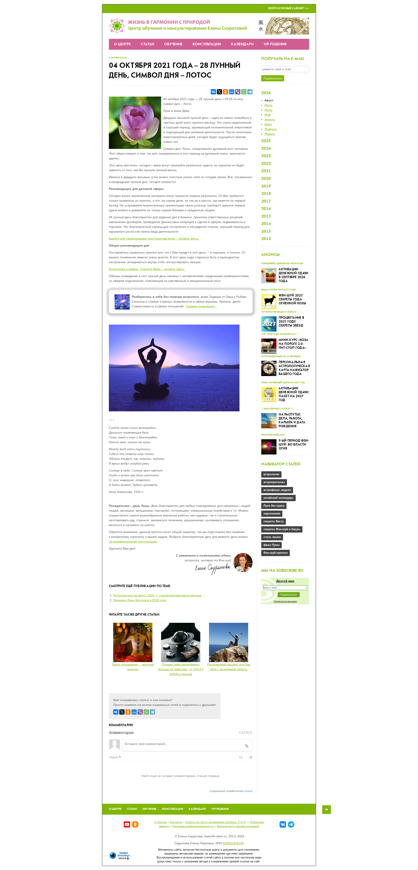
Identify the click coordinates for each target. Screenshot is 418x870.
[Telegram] (250, 91)
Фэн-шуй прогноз (275, 552)
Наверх (326, 809)
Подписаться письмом (285, 601)
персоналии (271, 513)
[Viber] (237, 91)
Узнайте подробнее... (201, 306)
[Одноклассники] (225, 91)
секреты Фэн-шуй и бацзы (281, 529)
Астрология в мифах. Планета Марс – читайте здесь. (147, 269)
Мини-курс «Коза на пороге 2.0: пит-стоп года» (293, 344)
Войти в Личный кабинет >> (288, 8)
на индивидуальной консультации (133, 541)
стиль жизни (272, 537)
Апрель (270, 119)
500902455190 (233, 843)
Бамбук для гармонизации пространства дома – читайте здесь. (154, 238)
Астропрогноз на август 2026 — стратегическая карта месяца (157, 595)
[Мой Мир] (231, 91)
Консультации (206, 44)
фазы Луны (271, 545)
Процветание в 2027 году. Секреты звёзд (291, 321)
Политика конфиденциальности (193, 826)
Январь (270, 134)
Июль (268, 105)
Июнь (268, 110)
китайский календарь (278, 497)
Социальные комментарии (231, 791)
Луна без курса (273, 505)
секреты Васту (273, 521)
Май (268, 114)
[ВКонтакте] (213, 91)
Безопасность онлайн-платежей (238, 826)
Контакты (176, 822)
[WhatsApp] (243, 91)
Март (268, 124)
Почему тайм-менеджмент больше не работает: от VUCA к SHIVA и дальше (180, 669)
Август (269, 100)
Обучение (173, 44)
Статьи (147, 44)
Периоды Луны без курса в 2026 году (139, 600)
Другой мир (285, 581)
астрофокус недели (277, 490)
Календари (242, 44)
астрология (271, 474)
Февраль (271, 129)
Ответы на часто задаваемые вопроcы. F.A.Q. (215, 822)
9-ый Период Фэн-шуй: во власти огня (294, 444)
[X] (219, 91)
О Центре (122, 44)
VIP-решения (275, 44)
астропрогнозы (274, 482)
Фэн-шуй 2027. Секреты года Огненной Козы (292, 299)
